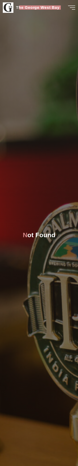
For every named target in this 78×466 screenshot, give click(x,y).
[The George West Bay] (8, 7)
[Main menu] (71, 8)
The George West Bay (38, 7)
